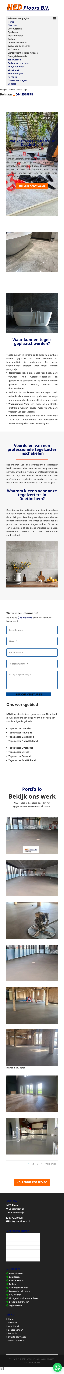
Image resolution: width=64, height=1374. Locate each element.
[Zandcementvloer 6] (32, 853)
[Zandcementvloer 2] (32, 1022)
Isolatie (12, 1284)
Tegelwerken (14, 59)
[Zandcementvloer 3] (32, 895)
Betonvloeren (15, 1273)
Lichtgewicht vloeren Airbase (23, 1298)
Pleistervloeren (16, 1280)
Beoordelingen (15, 73)
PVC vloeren (14, 1294)
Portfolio (12, 76)
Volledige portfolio (32, 1182)
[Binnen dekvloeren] (32, 1065)
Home (11, 21)
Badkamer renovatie (18, 63)
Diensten (12, 25)
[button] (57, 1367)
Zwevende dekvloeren (19, 1291)
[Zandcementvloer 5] (32, 980)
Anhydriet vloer (16, 66)
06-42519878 (25, 617)
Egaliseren (14, 1276)
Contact (12, 83)
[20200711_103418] (32, 1111)
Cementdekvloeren (18, 1287)
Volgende (50, 1163)
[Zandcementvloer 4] (32, 937)
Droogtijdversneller (18, 1301)
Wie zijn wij (13, 70)
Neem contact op (16, 1340)
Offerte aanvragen (17, 80)
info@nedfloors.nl (19, 1221)
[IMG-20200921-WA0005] (32, 1153)
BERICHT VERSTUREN (28, 694)
